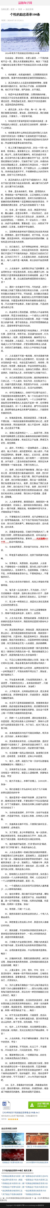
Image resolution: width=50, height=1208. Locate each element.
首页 (13, 9)
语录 (20, 9)
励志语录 (29, 9)
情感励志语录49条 (33, 1194)
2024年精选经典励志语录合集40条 (18, 1198)
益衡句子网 (20, 1205)
